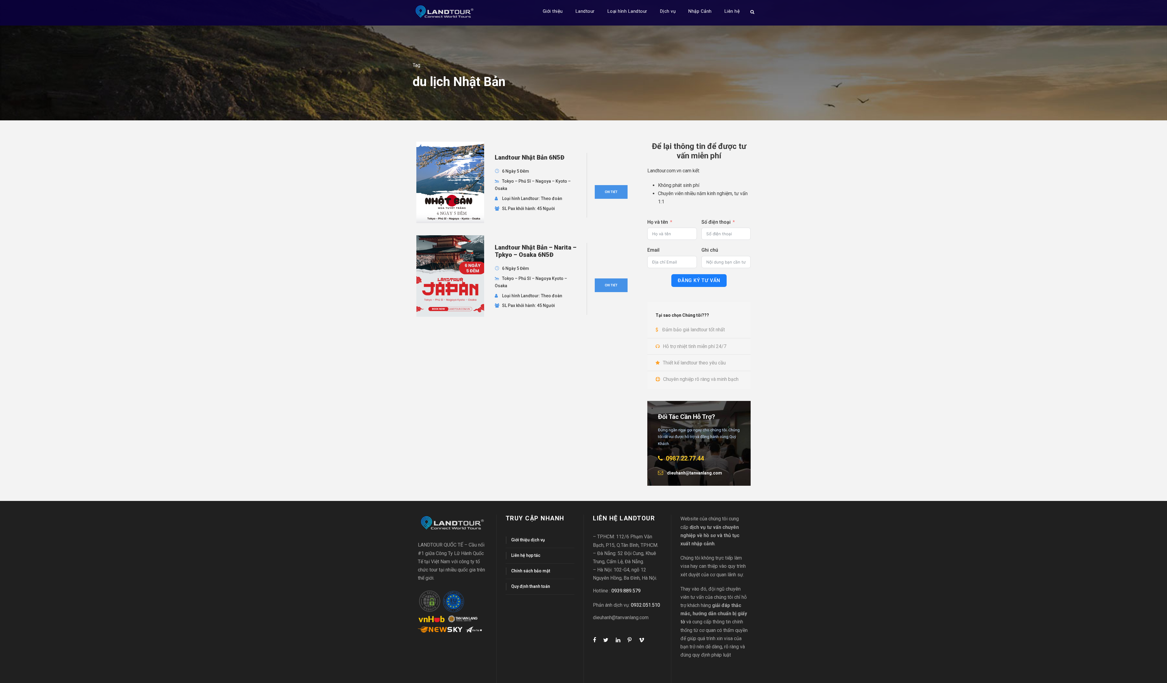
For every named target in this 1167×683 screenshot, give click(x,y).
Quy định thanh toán (530, 586)
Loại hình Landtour (627, 11)
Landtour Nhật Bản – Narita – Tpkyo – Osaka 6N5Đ (536, 251)
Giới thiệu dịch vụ (528, 539)
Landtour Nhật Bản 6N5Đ (529, 157)
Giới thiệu (553, 11)
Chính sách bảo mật (530, 570)
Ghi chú (709, 250)
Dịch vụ (668, 11)
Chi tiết (611, 192)
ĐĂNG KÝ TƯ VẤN (699, 280)
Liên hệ (732, 11)
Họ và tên (657, 222)
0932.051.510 (645, 605)
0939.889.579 (626, 591)
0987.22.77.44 (685, 458)
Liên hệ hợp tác (525, 555)
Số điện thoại (716, 222)
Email (653, 250)
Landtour (585, 11)
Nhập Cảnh (700, 11)
